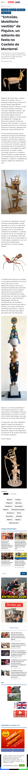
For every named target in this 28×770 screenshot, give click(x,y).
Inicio (3, 6)
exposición (19, 506)
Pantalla (19, 516)
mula (19, 513)
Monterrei (13, 10)
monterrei (11, 513)
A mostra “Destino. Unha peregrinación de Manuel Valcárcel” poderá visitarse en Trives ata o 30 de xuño (21, 544)
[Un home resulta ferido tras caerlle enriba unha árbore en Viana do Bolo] (21, 556)
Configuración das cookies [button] (11, 765)
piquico (18, 519)
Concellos (8, 6)
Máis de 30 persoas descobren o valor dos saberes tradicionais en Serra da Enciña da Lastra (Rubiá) (18, 636)
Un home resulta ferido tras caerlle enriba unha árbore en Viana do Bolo (20, 563)
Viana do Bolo (6, 13)
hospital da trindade (18, 509)
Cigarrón (9, 503)
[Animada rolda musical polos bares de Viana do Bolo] (7, 556)
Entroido (18, 503)
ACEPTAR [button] (22, 765)
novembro (10, 516)
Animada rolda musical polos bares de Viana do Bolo (7, 562)
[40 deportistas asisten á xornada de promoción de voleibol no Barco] (5, 646)
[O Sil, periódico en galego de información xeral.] (14, 2)
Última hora (21, 10)
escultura (9, 506)
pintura (10, 519)
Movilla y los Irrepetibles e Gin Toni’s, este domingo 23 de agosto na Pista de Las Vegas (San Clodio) (19, 653)
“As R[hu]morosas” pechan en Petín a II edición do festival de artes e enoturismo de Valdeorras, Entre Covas (19, 663)
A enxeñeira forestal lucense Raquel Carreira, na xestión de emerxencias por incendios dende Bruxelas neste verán (19, 674)
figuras (6, 509)
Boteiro (10, 499)
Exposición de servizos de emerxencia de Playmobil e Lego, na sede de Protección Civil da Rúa (7, 544)
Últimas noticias (14, 628)
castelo (18, 499)
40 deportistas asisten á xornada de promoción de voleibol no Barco (18, 645)
